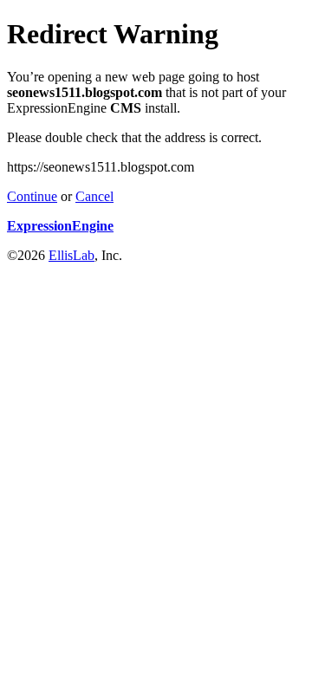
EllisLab (71, 255)
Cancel (94, 196)
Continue (32, 196)
